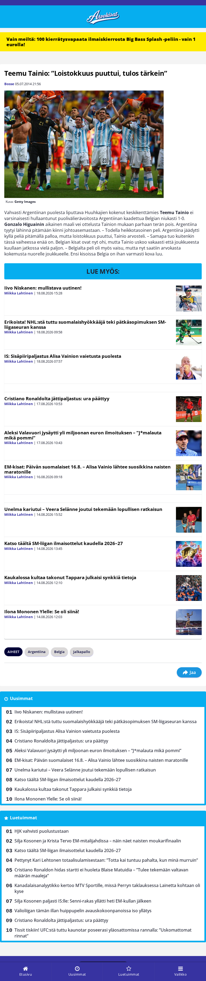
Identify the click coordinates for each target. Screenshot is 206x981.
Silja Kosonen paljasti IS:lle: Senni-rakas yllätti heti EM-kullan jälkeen (82, 901)
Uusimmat (21, 698)
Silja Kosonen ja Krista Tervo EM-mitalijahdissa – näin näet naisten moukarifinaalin (97, 841)
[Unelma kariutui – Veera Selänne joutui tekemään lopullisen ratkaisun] (189, 520)
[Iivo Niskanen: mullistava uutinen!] (189, 298)
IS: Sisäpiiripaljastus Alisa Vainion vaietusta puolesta (62, 356)
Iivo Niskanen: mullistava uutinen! (43, 288)
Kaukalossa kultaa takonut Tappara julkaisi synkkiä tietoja (70, 577)
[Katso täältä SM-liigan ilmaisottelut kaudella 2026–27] (189, 554)
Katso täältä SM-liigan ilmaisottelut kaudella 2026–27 (63, 543)
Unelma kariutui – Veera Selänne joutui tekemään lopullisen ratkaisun (83, 509)
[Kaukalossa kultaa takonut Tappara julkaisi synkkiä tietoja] (189, 588)
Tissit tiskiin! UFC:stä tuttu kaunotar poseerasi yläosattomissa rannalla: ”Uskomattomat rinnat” (103, 933)
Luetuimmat (23, 818)
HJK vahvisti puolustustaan (41, 831)
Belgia (59, 651)
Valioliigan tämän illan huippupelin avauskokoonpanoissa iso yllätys (83, 911)
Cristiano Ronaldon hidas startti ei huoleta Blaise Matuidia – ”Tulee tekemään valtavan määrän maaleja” (101, 873)
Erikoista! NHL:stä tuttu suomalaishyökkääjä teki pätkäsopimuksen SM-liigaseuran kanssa (85, 324)
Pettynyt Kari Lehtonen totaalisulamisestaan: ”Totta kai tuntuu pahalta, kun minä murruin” (106, 860)
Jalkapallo (81, 651)
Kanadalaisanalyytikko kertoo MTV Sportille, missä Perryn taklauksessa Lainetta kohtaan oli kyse (107, 888)
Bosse (9, 83)
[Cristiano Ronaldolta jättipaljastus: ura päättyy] (189, 409)
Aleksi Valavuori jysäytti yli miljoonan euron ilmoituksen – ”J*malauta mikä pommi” (82, 435)
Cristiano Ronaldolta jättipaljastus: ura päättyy (56, 398)
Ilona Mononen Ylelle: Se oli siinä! (41, 611)
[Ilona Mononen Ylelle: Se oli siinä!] (189, 622)
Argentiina (37, 651)
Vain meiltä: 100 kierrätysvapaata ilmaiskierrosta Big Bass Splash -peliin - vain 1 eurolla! (101, 42)
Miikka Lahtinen (18, 293)
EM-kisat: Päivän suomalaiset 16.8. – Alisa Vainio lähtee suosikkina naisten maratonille (87, 469)
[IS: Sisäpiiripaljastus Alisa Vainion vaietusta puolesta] (189, 367)
